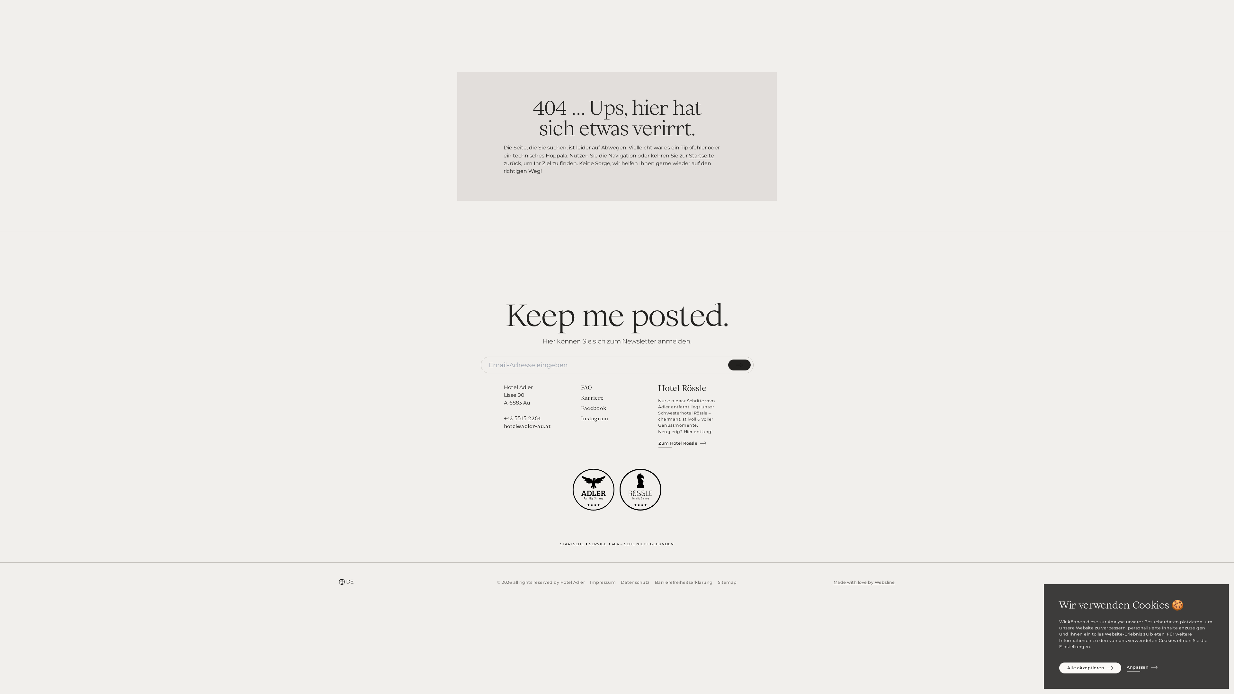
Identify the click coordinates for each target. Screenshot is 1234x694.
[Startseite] (617, 17)
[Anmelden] (739, 365)
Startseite (701, 156)
